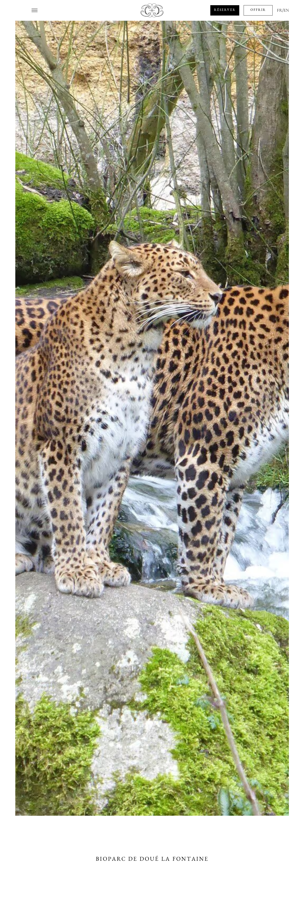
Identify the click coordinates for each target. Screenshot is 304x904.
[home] (152, 10)
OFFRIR (258, 10)
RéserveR (225, 10)
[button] (34, 10)
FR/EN (283, 10)
